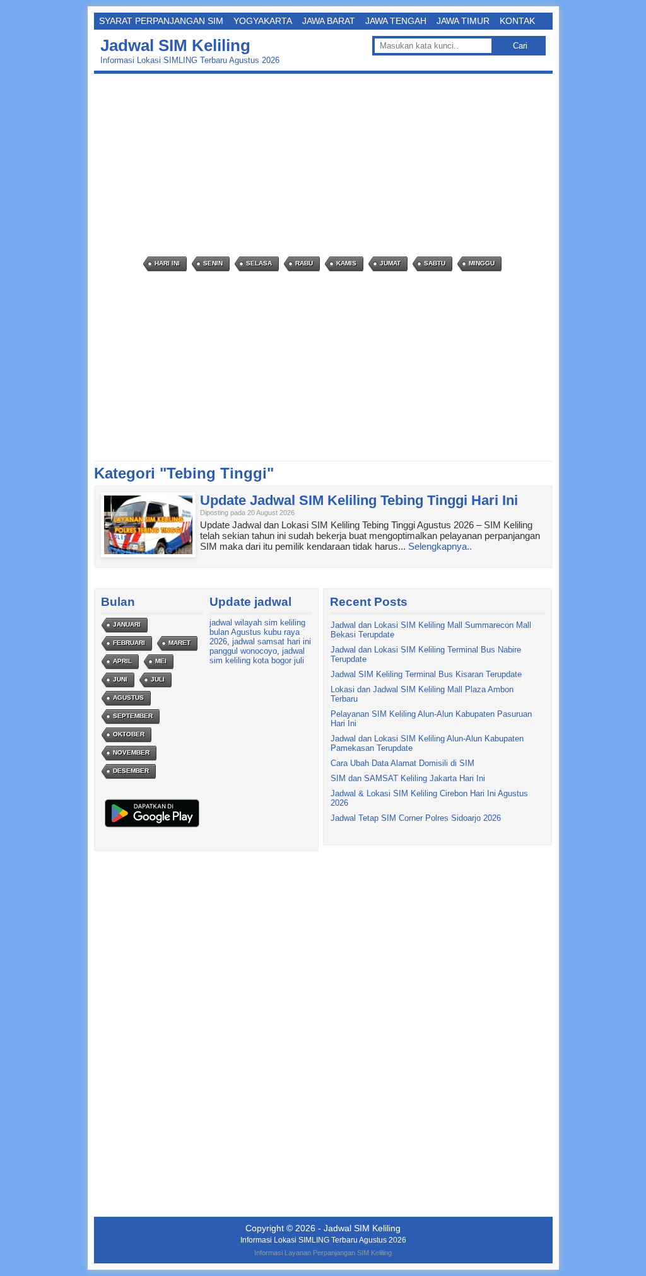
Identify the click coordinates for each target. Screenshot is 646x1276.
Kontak (517, 21)
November (131, 752)
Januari (127, 624)
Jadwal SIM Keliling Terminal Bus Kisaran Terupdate (426, 674)
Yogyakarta (262, 21)
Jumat (390, 263)
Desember (131, 770)
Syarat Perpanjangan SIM (161, 21)
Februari (129, 642)
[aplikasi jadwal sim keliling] (152, 827)
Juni (120, 679)
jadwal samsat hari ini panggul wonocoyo (260, 646)
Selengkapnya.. (440, 546)
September (133, 715)
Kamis (346, 263)
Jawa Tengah (395, 21)
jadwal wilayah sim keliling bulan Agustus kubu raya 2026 (257, 632)
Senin (213, 263)
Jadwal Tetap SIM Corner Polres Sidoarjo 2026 (416, 818)
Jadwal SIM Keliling (175, 45)
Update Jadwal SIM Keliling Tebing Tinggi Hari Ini (359, 500)
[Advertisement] (326, 165)
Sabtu (434, 263)
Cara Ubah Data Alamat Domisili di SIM (402, 763)
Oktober (128, 734)
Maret (179, 642)
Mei (161, 661)
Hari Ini (167, 263)
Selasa (259, 263)
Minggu (482, 263)
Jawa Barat (328, 21)
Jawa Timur (463, 21)
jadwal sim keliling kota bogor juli (257, 655)
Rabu (304, 263)
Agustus (128, 697)
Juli (158, 679)
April (122, 661)
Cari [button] (520, 45)
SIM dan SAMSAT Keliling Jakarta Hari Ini (408, 778)
